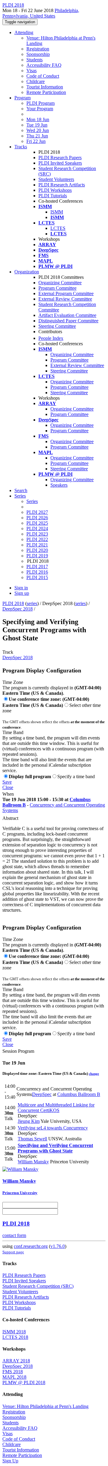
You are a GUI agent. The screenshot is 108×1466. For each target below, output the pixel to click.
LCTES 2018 (15, 1337)
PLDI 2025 (37, 523)
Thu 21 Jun (37, 135)
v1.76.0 (57, 1246)
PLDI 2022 (37, 539)
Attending (23, 32)
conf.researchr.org (31, 1246)
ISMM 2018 (14, 1331)
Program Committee (57, 288)
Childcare (35, 81)
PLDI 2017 (37, 566)
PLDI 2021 (37, 544)
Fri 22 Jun (36, 141)
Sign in (21, 587)
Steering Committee (57, 326)
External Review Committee (65, 298)
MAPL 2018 (14, 1377)
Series (32, 501)
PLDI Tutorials (52, 195)
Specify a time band (76, 776)
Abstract (10, 818)
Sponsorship (38, 54)
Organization (26, 271)
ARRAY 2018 (16, 1360)
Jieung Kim (29, 1121)
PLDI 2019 (37, 555)
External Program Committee (66, 293)
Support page (13, 1252)
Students (34, 59)
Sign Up (10, 1460)
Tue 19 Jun (36, 124)
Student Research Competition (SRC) (38, 1286)
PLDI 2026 (37, 517)
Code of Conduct (42, 76)
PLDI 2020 (37, 550)
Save (7, 782)
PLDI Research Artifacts (61, 184)
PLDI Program (40, 103)
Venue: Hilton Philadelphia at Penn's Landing (45, 1406)
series (32, 603)
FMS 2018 (12, 1371)
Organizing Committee (60, 282)
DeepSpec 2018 (17, 608)
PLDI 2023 (37, 533)
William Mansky (33, 1161)
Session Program (18, 1051)
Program (22, 97)
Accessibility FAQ (44, 65)
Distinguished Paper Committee (68, 320)
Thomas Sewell (32, 1138)
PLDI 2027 (37, 512)
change (94, 1073)
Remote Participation (46, 92)
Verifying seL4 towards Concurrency (53, 1127)
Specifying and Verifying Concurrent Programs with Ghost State (55, 1148)
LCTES (57, 228)
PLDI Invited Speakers (60, 163)
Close (7, 787)
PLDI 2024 (37, 528)
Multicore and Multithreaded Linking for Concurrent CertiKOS (56, 1107)
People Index (50, 338)
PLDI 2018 (13, 603)
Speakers (59, 485)
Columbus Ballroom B (78, 1094)
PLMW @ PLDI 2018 (23, 1382)
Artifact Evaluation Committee (67, 315)
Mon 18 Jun (37, 119)
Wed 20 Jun (37, 130)
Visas (31, 70)
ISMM (56, 211)
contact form (14, 1235)
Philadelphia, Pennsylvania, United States (40, 13)
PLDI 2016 (37, 572)
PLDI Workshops (55, 190)
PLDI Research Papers (60, 157)
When (8, 794)
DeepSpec (42, 1094)
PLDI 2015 (37, 577)
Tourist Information (44, 86)
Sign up (21, 593)
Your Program (39, 108)
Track (7, 652)
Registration (37, 48)
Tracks (20, 146)
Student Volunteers (56, 179)
